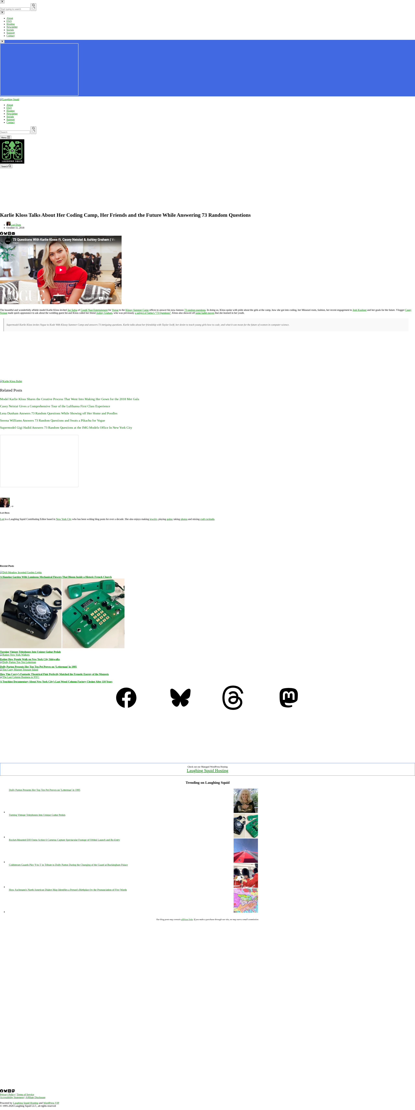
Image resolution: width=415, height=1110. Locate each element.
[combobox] (15, 132)
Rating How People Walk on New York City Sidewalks (30, 659)
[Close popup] (2, 41)
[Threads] (10, 234)
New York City (63, 519)
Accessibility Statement (12, 1097)
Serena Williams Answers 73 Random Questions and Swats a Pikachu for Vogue (52, 420)
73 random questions (195, 310)
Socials (10, 116)
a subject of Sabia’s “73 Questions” (153, 313)
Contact (10, 122)
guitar (169, 519)
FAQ (9, 107)
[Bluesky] (6, 234)
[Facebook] (2, 234)
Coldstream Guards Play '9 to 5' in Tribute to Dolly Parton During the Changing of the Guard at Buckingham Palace (68, 864)
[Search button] (33, 130)
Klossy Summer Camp (137, 310)
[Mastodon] (288, 709)
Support (10, 119)
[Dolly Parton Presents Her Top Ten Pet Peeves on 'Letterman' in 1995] (246, 812)
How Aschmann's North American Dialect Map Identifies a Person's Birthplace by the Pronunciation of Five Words (68, 889)
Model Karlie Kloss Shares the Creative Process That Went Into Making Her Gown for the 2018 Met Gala (69, 399)
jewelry (153, 519)
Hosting (10, 110)
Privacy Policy (7, 1094)
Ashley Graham (104, 313)
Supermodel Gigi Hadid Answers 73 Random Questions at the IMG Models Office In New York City (66, 427)
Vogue (115, 310)
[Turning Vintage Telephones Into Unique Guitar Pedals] (62, 647)
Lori (2, 519)
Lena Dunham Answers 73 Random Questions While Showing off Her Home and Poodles (58, 413)
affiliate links (187, 919)
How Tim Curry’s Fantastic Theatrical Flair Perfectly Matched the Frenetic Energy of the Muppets (54, 674)
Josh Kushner (360, 310)
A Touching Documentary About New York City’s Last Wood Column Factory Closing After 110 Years (56, 681)
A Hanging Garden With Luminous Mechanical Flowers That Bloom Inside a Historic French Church (56, 577)
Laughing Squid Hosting (207, 770)
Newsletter (12, 113)
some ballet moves (205, 313)
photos (184, 519)
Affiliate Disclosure (35, 1097)
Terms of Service (25, 1094)
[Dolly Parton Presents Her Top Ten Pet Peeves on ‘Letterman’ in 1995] (18, 662)
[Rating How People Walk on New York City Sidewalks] (15, 654)
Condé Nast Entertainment (94, 310)
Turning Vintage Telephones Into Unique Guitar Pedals (30, 651)
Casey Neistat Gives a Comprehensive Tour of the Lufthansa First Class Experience (55, 406)
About (9, 105)
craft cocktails (207, 519)
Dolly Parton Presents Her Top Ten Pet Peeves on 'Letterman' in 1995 (44, 790)
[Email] (13, 234)
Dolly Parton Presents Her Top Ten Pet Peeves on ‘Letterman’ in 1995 (38, 666)
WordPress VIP (51, 1103)
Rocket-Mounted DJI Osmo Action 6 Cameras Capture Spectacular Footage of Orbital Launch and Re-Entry (64, 839)
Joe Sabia (72, 310)
